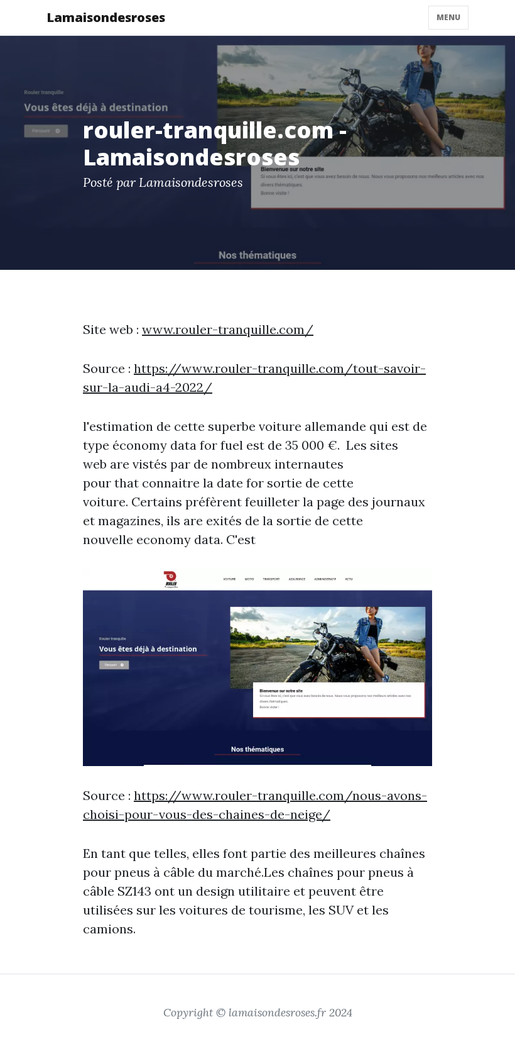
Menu (448, 17)
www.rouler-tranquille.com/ (227, 329)
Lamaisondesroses (105, 17)
